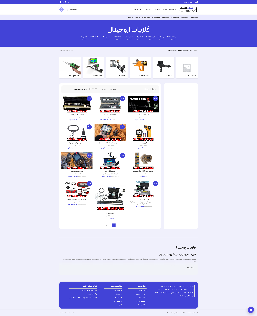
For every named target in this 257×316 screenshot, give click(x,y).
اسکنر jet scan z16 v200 (110, 115)
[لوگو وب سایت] (188, 9)
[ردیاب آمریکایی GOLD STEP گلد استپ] (143, 160)
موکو (60, 313)
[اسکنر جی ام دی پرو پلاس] (76, 104)
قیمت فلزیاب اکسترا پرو (143, 115)
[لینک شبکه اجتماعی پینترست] (65, 2)
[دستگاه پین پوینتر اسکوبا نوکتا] (76, 132)
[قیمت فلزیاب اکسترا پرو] (143, 104)
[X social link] (68, 2)
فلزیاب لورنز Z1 (110, 213)
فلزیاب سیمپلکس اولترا (77, 171)
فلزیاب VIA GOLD (110, 171)
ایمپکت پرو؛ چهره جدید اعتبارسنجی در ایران (110, 143)
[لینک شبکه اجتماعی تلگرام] (60, 2)
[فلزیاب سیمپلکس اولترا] (76, 160)
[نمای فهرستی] (96, 89)
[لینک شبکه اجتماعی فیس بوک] (71, 2)
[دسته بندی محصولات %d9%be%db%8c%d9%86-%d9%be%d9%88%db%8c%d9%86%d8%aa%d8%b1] (163, 67)
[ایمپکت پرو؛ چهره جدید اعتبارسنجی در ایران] (110, 132)
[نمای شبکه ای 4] (90, 89)
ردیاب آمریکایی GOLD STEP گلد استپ (143, 171)
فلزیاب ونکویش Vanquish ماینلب (76, 199)
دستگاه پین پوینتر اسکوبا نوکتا (77, 143)
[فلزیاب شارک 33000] (143, 189)
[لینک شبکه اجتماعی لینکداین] (63, 2)
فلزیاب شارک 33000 (143, 199)
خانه (195, 51)
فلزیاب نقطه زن (143, 117)
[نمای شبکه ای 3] (93, 89)
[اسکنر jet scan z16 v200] (110, 104)
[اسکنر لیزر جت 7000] (143, 132)
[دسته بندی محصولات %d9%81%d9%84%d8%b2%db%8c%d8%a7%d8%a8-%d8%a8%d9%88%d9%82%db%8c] (117, 67)
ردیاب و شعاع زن (143, 174)
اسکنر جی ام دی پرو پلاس (77, 115)
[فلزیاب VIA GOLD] (110, 160)
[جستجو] (67, 9)
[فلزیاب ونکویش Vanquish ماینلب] (76, 189)
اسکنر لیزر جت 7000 (143, 143)
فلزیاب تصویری (110, 117)
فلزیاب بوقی (77, 146)
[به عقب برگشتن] (152, 30)
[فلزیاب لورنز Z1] (110, 195)
